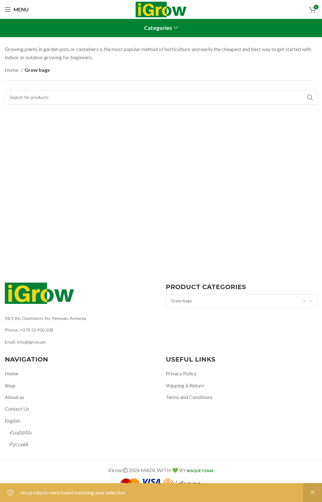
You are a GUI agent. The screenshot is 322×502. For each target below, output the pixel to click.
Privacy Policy (181, 373)
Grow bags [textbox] (181, 300)
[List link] (80, 318)
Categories (158, 28)
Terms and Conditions (189, 397)
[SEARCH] (310, 97)
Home (12, 70)
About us (14, 397)
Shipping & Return (185, 385)
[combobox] (241, 301)
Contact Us (17, 409)
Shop (10, 385)
